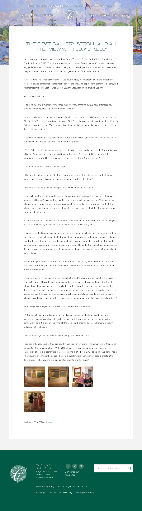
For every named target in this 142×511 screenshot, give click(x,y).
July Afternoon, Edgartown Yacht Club (69, 486)
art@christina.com (44, 477)
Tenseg (90, 492)
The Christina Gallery (48, 6)
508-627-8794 (43, 474)
